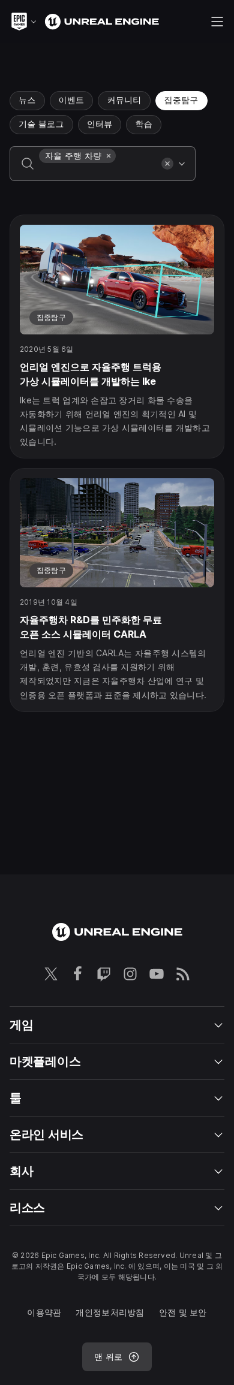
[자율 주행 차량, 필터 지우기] (108, 156)
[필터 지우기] (167, 164)
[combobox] (98, 172)
